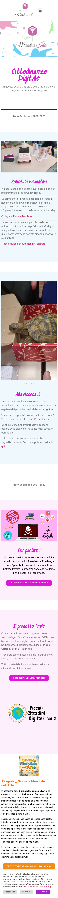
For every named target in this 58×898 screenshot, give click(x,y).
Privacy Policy (30, 886)
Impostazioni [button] (10, 892)
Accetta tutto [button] (43, 892)
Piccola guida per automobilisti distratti (23, 243)
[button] (24, 383)
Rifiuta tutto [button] (26, 892)
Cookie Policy (45, 886)
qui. (3, 446)
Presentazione (42, 419)
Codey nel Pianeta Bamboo (16, 216)
